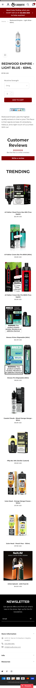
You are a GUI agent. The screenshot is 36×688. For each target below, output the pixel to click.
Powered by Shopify (24, 682)
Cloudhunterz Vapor (15, 682)
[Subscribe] (31, 618)
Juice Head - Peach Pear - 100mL (18, 543)
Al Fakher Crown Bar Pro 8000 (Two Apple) (18, 296)
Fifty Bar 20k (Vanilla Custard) (18, 461)
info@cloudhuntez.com (12, 647)
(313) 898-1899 (9, 644)
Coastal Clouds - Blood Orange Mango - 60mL (18, 419)
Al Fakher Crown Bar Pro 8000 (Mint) (18, 254)
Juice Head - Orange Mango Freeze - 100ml (18, 502)
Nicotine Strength (11, 81)
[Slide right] (32, 13)
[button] (2, 4)
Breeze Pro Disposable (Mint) (18, 378)
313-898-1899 (25, 13)
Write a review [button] (18, 158)
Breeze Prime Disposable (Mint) (18, 337)
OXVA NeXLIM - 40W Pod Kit (18, 584)
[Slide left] (4, 13)
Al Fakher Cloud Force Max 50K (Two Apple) (18, 213)
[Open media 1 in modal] (18, 42)
